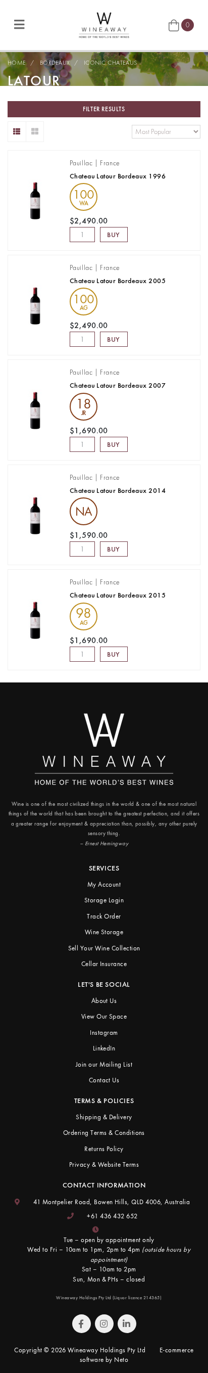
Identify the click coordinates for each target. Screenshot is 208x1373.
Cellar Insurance (104, 963)
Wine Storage (104, 932)
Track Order (104, 916)
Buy (113, 234)
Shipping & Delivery (104, 1117)
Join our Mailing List (104, 1064)
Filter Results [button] (104, 109)
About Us (104, 1000)
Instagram (104, 1032)
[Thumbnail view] (35, 131)
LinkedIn (104, 1048)
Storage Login (104, 900)
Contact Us (104, 1080)
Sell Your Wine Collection (104, 948)
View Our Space (104, 1016)
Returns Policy (104, 1149)
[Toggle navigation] (19, 25)
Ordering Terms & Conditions (104, 1132)
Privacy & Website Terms (104, 1164)
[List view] (17, 131)
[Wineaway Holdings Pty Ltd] (104, 24)
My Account (104, 884)
